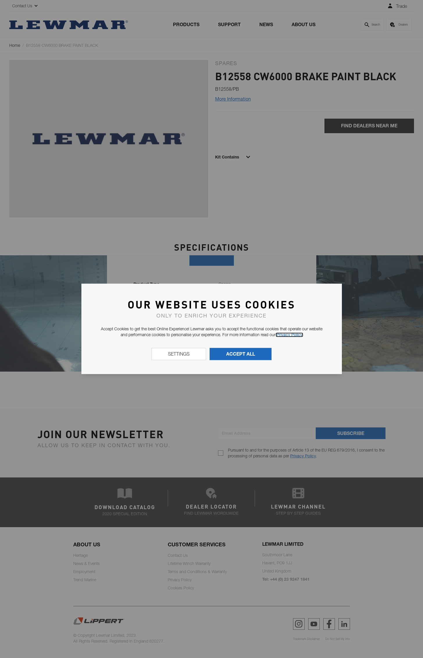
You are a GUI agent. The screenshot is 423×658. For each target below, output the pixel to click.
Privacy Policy (289, 334)
